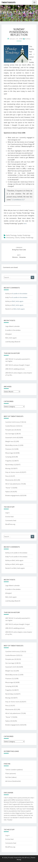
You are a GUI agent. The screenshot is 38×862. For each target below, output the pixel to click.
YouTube (8, 777)
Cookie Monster (10, 426)
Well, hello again (17, 301)
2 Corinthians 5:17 (18, 199)
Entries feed (9, 517)
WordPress (26, 857)
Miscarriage (9, 453)
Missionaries (9, 480)
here (25, 223)
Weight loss (9, 441)
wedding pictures (19, 369)
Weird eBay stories (11, 445)
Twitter (7, 770)
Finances (8, 449)
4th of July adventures (12, 484)
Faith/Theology (11, 235)
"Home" (8, 488)
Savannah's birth (11, 437)
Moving (7, 468)
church (17, 237)
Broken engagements (12, 495)
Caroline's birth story (12, 422)
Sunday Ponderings (23, 235)
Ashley (27, 39)
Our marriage (9, 434)
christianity (10, 237)
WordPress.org (10, 524)
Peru (6, 476)
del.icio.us (8, 781)
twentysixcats (8, 2)
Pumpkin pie (9, 430)
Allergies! (8, 334)
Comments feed (10, 520)
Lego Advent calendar (12, 326)
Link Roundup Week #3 (12, 342)
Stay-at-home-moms (12, 472)
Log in (7, 513)
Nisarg (19, 859)
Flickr (7, 773)
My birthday (9, 464)
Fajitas (7, 492)
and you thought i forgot (21, 365)
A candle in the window (19, 293)
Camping (8, 457)
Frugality (8, 461)
